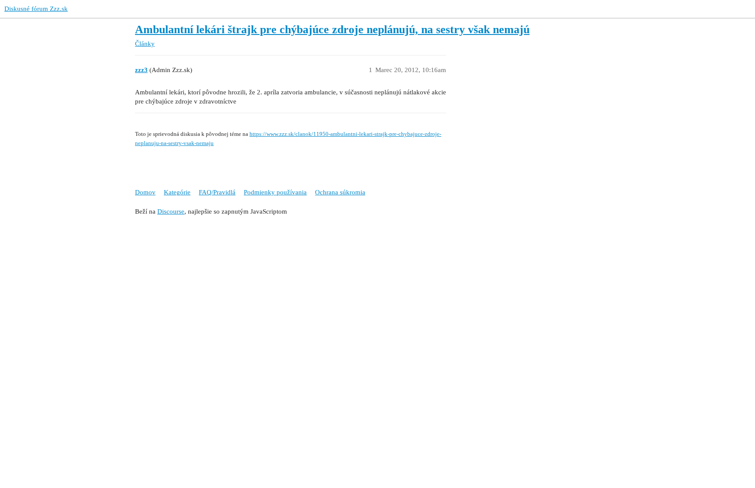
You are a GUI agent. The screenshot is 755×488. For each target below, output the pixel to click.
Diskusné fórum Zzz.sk (36, 8)
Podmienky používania (275, 192)
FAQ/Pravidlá (217, 192)
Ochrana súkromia (340, 192)
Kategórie (177, 192)
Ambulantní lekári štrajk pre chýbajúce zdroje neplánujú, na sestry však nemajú (332, 29)
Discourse (170, 211)
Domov (145, 192)
